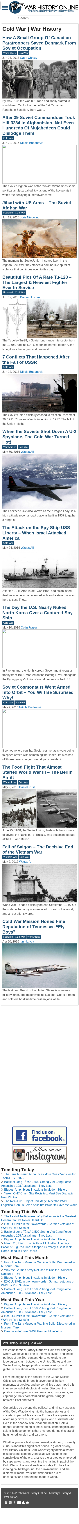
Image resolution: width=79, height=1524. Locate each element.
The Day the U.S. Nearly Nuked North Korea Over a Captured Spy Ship (37, 612)
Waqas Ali (27, 451)
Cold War (23, 53)
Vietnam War (10, 857)
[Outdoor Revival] (10, 1503)
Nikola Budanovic (31, 142)
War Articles (9, 447)
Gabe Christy (28, 57)
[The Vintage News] (6, 1503)
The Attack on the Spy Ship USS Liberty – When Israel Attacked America (36, 533)
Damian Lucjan (30, 297)
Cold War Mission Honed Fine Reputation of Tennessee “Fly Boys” (33, 926)
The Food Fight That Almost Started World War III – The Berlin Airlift (37, 772)
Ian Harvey (27, 941)
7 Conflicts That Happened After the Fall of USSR (35, 359)
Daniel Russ (27, 787)
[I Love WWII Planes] (23, 1503)
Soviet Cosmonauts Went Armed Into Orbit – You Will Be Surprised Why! (38, 692)
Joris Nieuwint (29, 217)
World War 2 (9, 53)
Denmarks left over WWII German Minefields (33, 1331)
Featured (8, 212)
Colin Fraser (29, 627)
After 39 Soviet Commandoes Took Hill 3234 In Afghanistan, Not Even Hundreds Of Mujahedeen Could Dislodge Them (38, 125)
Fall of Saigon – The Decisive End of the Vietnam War (37, 849)
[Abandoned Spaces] (15, 1503)
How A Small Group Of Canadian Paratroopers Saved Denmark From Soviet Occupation (39, 43)
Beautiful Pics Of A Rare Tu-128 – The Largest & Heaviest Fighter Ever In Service (36, 282)
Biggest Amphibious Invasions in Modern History (35, 1189)
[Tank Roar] (19, 1503)
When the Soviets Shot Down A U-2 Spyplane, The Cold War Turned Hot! (39, 437)
